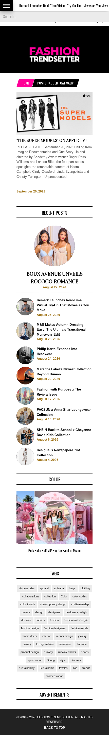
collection (50, 596)
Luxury (27, 644)
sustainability (27, 667)
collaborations (30, 596)
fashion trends (79, 628)
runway (48, 652)
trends (86, 667)
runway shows (67, 652)
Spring (51, 660)
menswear (65, 644)
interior (46, 636)
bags (72, 588)
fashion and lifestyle (76, 620)
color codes (79, 596)
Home (25, 82)
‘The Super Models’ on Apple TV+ (51, 140)
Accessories (27, 588)
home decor (30, 636)
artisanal (59, 588)
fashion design (30, 628)
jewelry (82, 636)
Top (75, 667)
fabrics (41, 620)
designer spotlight (76, 612)
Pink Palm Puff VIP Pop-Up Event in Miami (54, 550)
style (63, 660)
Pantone (82, 644)
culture (26, 612)
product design (30, 652)
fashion (54, 620)
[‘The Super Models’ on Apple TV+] (54, 134)
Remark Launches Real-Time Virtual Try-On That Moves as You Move (57, 5)
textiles (63, 667)
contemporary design (53, 604)
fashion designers (55, 628)
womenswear (54, 676)
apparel (44, 588)
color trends (27, 604)
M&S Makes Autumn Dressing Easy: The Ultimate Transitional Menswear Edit (61, 329)
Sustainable (47, 667)
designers (54, 612)
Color (64, 596)
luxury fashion (44, 644)
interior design (64, 636)
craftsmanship (80, 604)
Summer (76, 660)
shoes (85, 652)
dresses (26, 620)
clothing (85, 588)
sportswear (35, 660)
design (39, 612)
